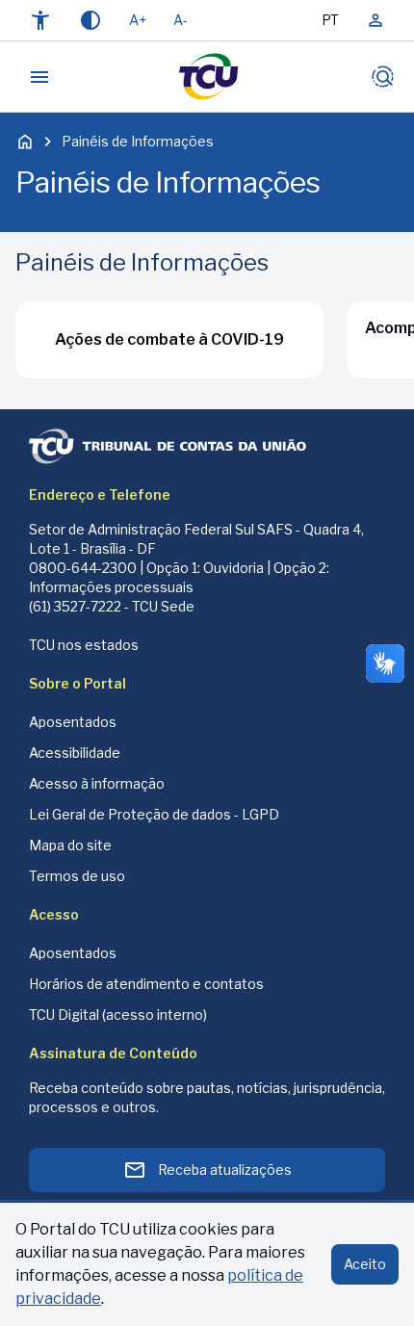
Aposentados (72, 722)
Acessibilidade (74, 752)
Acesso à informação (97, 783)
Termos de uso (77, 876)
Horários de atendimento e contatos (146, 983)
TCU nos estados (84, 645)
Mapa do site (70, 845)
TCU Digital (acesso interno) (118, 1014)
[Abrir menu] (39, 77)
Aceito (365, 1264)
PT (330, 20)
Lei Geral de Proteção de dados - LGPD (154, 814)
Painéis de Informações (138, 141)
